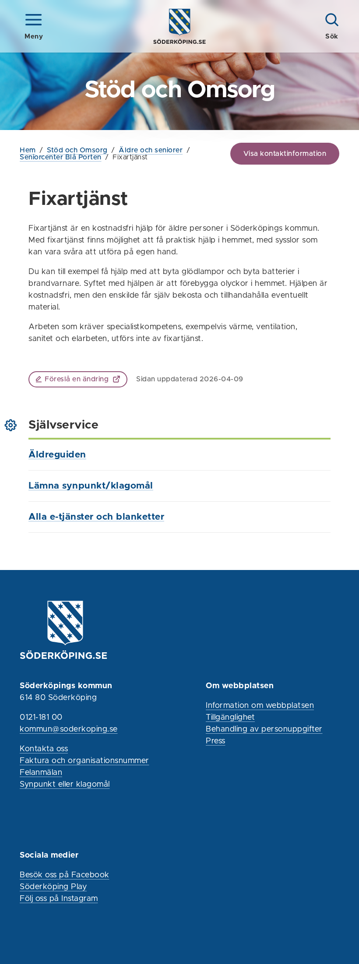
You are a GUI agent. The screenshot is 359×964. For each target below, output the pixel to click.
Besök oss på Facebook (64, 875)
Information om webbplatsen (260, 706)
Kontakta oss (44, 749)
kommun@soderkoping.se (69, 729)
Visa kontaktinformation (285, 153)
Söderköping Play (53, 887)
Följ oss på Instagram (59, 899)
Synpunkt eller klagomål (65, 784)
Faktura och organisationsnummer (84, 761)
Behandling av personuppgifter (264, 729)
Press (215, 741)
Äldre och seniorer (151, 150)
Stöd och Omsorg (77, 150)
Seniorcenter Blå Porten (61, 157)
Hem (28, 150)
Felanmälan (41, 773)
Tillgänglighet (230, 717)
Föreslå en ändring (77, 379)
